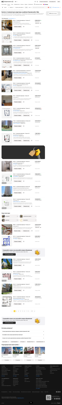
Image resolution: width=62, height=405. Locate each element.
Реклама (10, 391)
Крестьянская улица (16, 237)
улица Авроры (15, 200)
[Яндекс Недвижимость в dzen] (58, 391)
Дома (2, 382)
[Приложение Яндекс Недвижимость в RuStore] (59, 398)
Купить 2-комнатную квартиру (41, 384)
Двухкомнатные (15, 382)
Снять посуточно (27, 381)
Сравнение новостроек (53, 370)
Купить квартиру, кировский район (41, 385)
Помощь (42, 391)
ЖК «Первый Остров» (16, 60)
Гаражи (3, 384)
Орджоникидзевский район (40, 367)
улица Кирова (15, 97)
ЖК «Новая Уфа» (15, 274)
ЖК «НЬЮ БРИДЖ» (16, 110)
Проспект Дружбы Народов (6, 370)
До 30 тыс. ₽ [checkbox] (6, 153)
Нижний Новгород (16, 374)
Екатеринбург (15, 371)
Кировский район (38, 371)
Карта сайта (46, 391)
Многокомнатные (16, 381)
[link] (58, 2)
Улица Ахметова (4, 371)
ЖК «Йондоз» (15, 238)
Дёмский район (38, 370)
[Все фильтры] (2, 7)
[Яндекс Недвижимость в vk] (56, 391)
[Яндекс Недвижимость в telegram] (59, 391)
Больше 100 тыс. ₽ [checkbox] (13, 156)
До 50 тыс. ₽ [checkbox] (12, 153)
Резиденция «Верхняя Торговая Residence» (20, 73)
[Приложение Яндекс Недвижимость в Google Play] (56, 398)
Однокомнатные (15, 384)
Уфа (13, 34)
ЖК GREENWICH (15, 176)
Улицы (51, 371)
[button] (37, 2)
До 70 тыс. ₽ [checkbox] (18, 153)
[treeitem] (4, 4)
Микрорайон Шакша (39, 374)
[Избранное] (35, 2)
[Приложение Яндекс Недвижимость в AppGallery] (58, 398)
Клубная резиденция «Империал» (18, 299)
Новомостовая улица (16, 109)
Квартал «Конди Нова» (16, 201)
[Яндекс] (58, 403)
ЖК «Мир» (14, 35)
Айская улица (4, 367)
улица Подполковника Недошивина (18, 122)
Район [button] (50, 7)
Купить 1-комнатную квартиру (41, 382)
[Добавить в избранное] (24, 26)
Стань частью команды (16, 391)
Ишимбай (26, 374)
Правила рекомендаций (36, 391)
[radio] (16, 311)
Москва (14, 367)
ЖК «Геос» (15, 85)
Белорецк (26, 370)
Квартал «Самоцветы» (16, 123)
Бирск (25, 371)
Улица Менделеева (5, 374)
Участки (3, 381)
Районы (51, 367)
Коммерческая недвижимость (6, 385)
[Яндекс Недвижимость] (7, 1)
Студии (14, 385)
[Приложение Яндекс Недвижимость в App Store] (54, 398)
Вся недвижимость (5, 391)
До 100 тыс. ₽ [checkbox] (6, 156)
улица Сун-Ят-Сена (16, 273)
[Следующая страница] (34, 311)
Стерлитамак (27, 367)
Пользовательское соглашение (26, 391)
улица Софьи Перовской (17, 260)
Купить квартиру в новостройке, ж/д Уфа (42, 381)
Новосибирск (15, 370)
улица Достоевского (16, 285)
